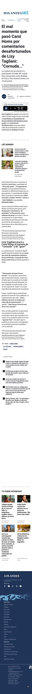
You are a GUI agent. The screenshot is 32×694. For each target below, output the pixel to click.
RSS (5, 656)
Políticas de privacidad (10, 654)
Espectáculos (11, 20)
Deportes (6, 617)
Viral (5, 637)
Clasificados (7, 649)
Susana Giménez (18, 346)
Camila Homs (14, 343)
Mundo (6, 622)
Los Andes (3, 20)
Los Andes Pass (8, 644)
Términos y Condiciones (11, 651)
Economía (7, 609)
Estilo (5, 629)
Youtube (21, 586)
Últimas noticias (8, 604)
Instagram (9, 586)
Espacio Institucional (10, 639)
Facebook (5, 586)
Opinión (6, 624)
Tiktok (13, 586)
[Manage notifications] (28, 686)
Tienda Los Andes (9, 647)
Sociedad (6, 612)
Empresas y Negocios (10, 627)
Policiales (6, 614)
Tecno (5, 634)
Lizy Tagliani (7, 346)
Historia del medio (9, 659)
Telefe (5, 349)
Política (6, 607)
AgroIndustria (8, 632)
